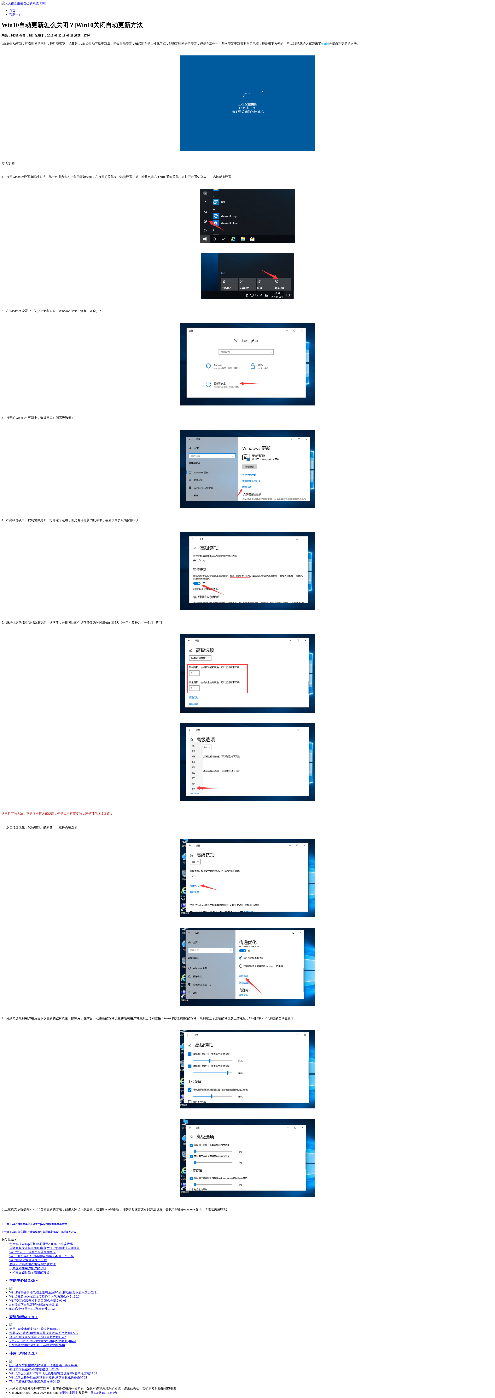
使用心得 (16, 1353)
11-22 (37, 1337)
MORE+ (31, 1280)
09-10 (37, 1345)
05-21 (48, 1377)
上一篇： (34, 1224)
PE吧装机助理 (68, 1392)
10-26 (34, 1329)
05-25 (34, 1304)
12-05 (43, 1333)
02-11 (53, 1292)
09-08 (43, 1365)
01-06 (34, 1369)
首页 (12, 10)
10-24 (42, 1341)
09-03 (37, 1300)
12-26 (44, 1296)
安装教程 (16, 1317)
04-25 (34, 1381)
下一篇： (39, 1231)
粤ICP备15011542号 (104, 1392)
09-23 (53, 1373)
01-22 (32, 1308)
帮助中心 (15, 14)
